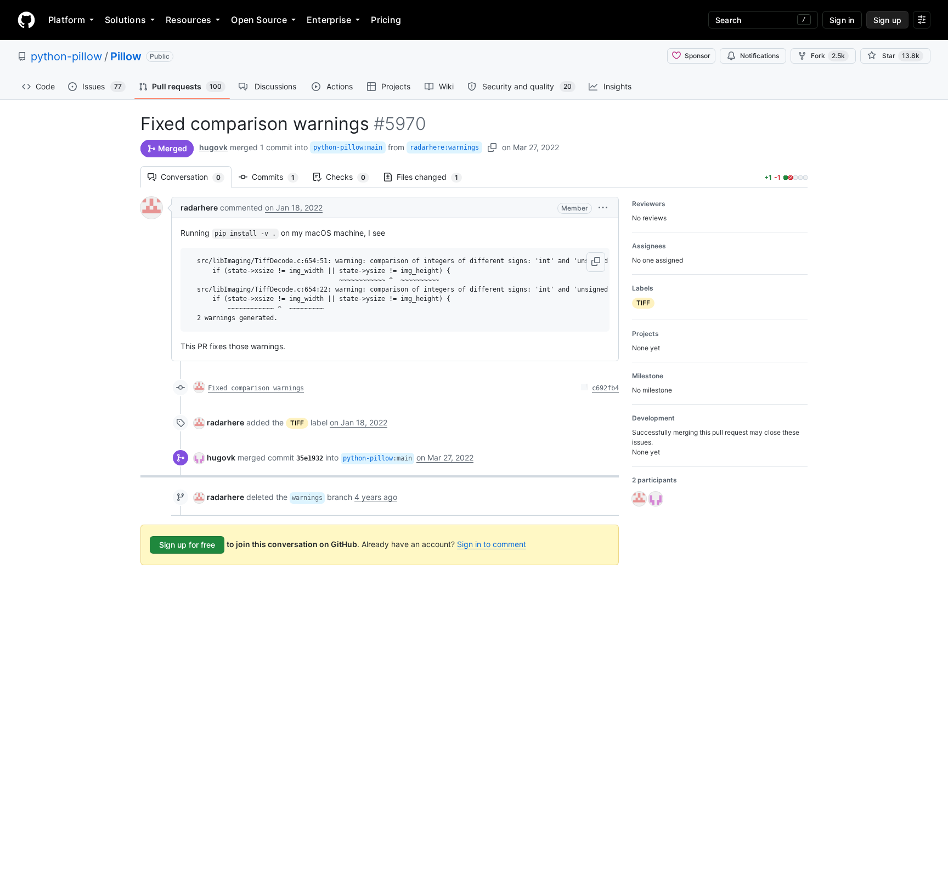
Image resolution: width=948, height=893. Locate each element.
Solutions (125, 19)
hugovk (213, 147)
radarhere (199, 207)
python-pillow (66, 56)
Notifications (759, 56)
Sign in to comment (491, 544)
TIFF (297, 423)
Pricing (386, 19)
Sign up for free (187, 544)
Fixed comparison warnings (256, 388)
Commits (279, 176)
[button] (603, 207)
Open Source (259, 19)
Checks (351, 176)
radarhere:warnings (444, 147)
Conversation (196, 176)
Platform (66, 19)
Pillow (126, 56)
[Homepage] (26, 20)
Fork (828, 56)
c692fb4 (605, 388)
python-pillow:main (347, 147)
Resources (188, 19)
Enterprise (329, 19)
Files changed (433, 176)
